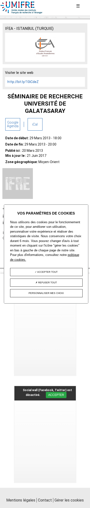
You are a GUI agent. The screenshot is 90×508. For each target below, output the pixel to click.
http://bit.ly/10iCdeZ (23, 82)
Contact (45, 500)
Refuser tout (47, 282)
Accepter (56, 395)
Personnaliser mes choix (46, 293)
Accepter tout (47, 272)
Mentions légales (20, 500)
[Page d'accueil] (21, 13)
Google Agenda (12, 124)
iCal (35, 124)
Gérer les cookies (69, 500)
